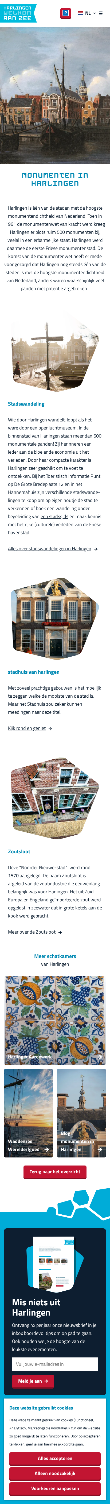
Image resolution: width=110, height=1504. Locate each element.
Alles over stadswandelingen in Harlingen (49, 548)
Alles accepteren (55, 1458)
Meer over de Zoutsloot (32, 931)
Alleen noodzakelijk (55, 1473)
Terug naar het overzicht (55, 1171)
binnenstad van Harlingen (34, 435)
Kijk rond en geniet (27, 728)
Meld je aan (30, 1381)
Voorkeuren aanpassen (55, 1488)
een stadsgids (54, 516)
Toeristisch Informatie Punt (73, 476)
